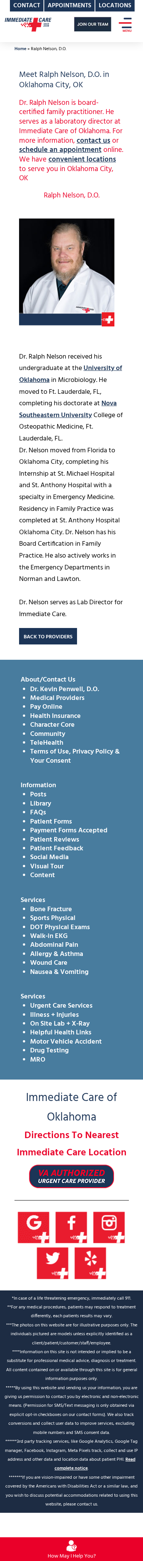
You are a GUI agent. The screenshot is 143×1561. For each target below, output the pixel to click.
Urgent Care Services (61, 1005)
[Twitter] (53, 1263)
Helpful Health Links (61, 1032)
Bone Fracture (51, 909)
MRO (37, 1059)
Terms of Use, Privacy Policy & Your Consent (75, 756)
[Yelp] (90, 1263)
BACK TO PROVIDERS (48, 637)
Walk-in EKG (48, 936)
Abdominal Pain (54, 945)
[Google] (34, 1227)
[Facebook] (71, 1227)
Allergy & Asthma (56, 954)
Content (42, 875)
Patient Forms (51, 821)
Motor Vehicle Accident (66, 1041)
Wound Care (48, 963)
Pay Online (46, 707)
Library (40, 803)
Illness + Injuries (54, 1015)
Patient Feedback (56, 848)
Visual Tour (47, 866)
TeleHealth (46, 743)
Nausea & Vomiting (59, 972)
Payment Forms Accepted (69, 830)
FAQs (38, 812)
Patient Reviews (54, 839)
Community (47, 734)
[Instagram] (109, 1227)
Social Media (49, 857)
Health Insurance (55, 716)
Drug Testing (49, 1050)
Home (20, 49)
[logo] (27, 24)
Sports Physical (53, 918)
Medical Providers (57, 698)
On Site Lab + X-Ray (60, 1023)
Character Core (52, 725)
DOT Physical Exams (60, 927)
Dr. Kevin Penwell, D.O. (64, 689)
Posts (38, 794)
